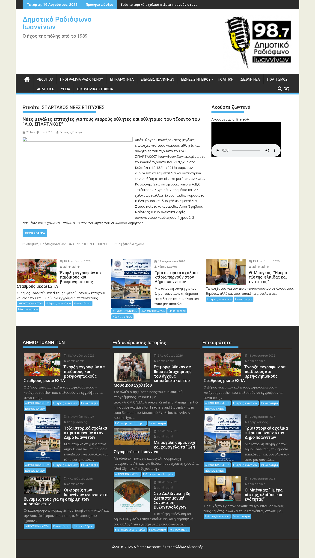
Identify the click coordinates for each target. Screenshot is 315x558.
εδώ (246, 119)
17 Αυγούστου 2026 (171, 261)
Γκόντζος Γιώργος (71, 132)
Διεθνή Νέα (250, 79)
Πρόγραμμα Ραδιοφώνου (81, 79)
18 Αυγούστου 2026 (76, 261)
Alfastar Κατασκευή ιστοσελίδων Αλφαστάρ (168, 546)
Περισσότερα (35, 233)
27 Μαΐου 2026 (167, 431)
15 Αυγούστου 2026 (265, 261)
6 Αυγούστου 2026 (170, 356)
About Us (45, 79)
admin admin (71, 267)
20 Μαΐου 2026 (167, 482)
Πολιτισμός (277, 79)
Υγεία (65, 89)
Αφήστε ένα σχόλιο (131, 244)
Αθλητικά (45, 89)
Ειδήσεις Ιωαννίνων (157, 79)
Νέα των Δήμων (28, 309)
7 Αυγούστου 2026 (80, 479)
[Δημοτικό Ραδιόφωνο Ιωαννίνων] (27, 79)
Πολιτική (225, 79)
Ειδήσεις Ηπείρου (196, 79)
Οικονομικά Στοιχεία (95, 89)
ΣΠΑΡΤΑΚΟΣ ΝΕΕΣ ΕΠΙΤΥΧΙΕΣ (91, 244)
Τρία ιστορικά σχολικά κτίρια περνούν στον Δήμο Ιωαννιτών (171, 4)
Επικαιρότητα (122, 79)
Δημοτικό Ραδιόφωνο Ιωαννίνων (57, 23)
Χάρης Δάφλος (167, 267)
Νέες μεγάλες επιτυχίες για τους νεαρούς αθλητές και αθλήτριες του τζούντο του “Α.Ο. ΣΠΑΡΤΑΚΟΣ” (111, 121)
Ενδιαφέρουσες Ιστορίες (130, 423)
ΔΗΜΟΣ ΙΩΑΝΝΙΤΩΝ (30, 303)
